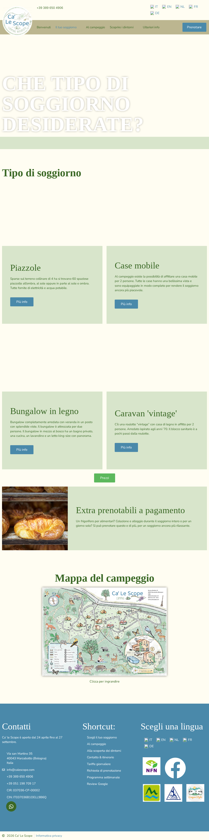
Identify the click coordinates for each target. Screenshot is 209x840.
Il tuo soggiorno (66, 27)
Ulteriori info (151, 27)
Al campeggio (95, 27)
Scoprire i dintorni (121, 27)
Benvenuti (44, 27)
